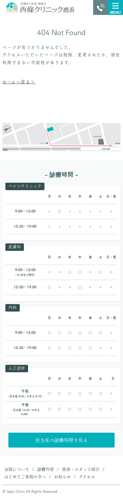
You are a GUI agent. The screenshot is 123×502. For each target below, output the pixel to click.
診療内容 (45, 469)
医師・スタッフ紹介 (81, 469)
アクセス (87, 477)
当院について (16, 469)
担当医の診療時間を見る (61, 440)
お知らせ (62, 477)
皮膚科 (14, 247)
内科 (12, 307)
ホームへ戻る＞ (18, 82)
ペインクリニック (24, 186)
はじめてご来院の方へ (25, 477)
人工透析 (16, 368)
